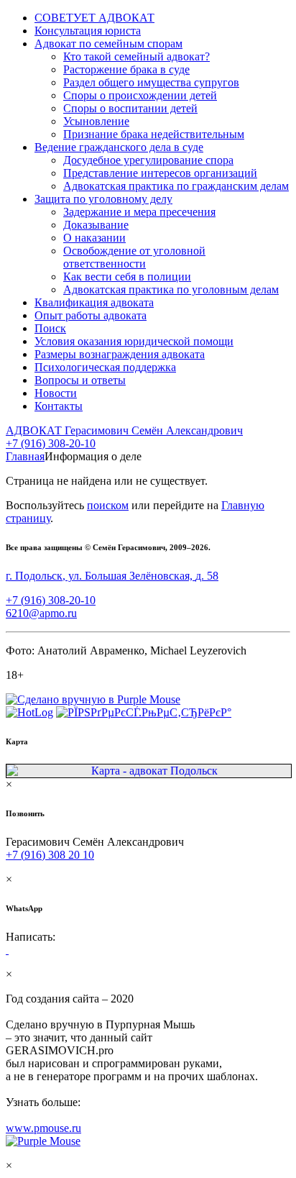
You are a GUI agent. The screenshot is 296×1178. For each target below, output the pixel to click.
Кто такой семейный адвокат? (136, 56)
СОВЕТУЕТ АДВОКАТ (94, 18)
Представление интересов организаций (160, 173)
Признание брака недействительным (153, 134)
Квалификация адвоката (94, 302)
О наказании (94, 238)
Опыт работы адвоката (90, 315)
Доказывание (96, 225)
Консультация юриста (87, 30)
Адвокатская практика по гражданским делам (176, 186)
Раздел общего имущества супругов (151, 82)
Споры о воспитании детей (130, 108)
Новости (55, 393)
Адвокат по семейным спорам (108, 43)
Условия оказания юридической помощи (133, 341)
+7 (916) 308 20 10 (50, 855)
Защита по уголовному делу (103, 199)
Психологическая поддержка (105, 367)
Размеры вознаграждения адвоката (119, 354)
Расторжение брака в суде (126, 69)
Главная (25, 456)
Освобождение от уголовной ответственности (134, 257)
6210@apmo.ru (41, 613)
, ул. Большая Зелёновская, (112, 576)
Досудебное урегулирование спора (148, 160)
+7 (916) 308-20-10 (51, 443)
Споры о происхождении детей (140, 95)
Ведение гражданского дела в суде (118, 147)
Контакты (58, 406)
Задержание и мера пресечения (139, 212)
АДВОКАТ (124, 430)
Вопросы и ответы (80, 380)
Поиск (50, 328)
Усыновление (96, 121)
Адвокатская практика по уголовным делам (171, 289)
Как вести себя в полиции (127, 276)
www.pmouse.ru (43, 1128)
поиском (108, 505)
